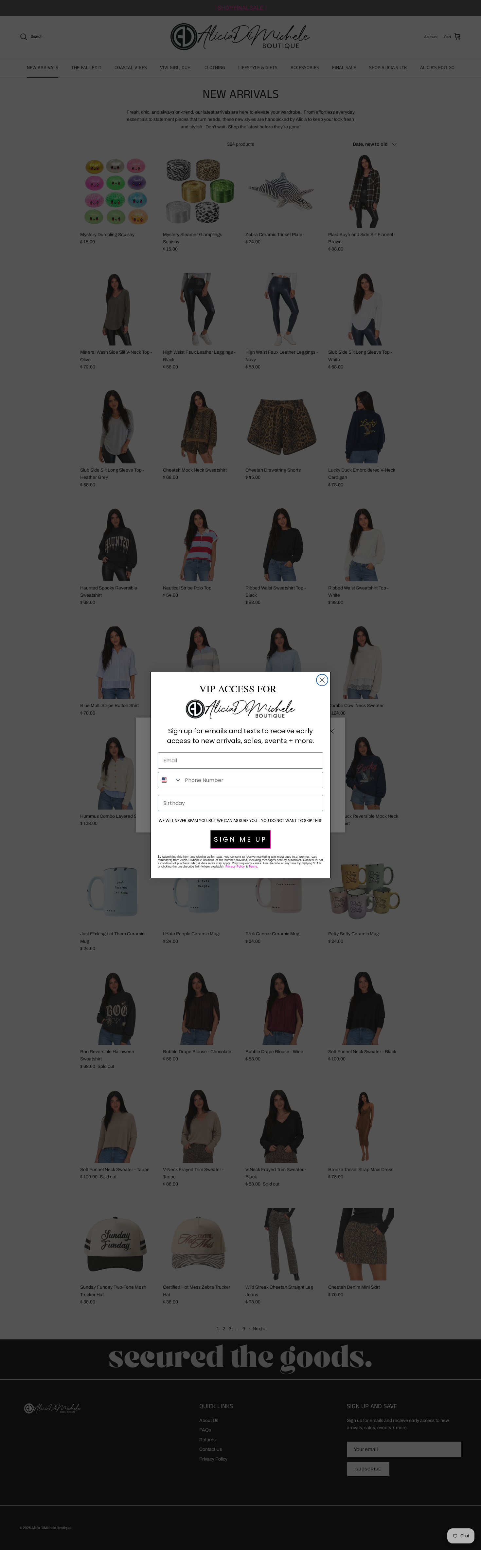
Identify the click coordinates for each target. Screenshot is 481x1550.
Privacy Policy (235, 866)
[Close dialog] (322, 680)
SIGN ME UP (240, 839)
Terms (253, 866)
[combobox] (170, 780)
